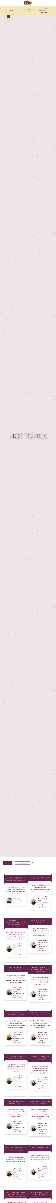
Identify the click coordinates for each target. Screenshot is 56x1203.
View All (7, 863)
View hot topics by (22, 863)
